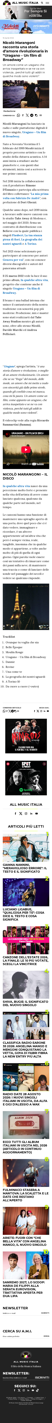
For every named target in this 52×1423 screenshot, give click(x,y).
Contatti (30, 1397)
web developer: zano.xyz (26, 1404)
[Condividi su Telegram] (31, 115)
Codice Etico (39, 1397)
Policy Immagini (37, 1399)
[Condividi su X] (27, 115)
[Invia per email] (40, 115)
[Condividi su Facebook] (22, 115)
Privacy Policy (12, 1399)
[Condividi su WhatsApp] (18, 115)
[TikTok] (37, 1390)
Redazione (9, 111)
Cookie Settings (26, 1400)
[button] (36, 115)
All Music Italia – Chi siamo (15, 1397)
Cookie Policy (24, 1399)
